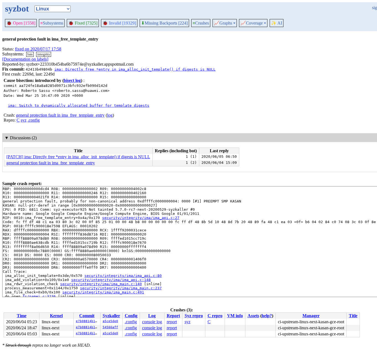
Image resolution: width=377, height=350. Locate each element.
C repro (215, 315)
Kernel (56, 315)
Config (131, 315)
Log (152, 315)
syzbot (17, 9)
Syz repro (194, 315)
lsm (30, 54)
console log (152, 321)
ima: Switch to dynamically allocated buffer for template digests (78, 105)
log (110, 115)
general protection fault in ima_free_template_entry (60, 115)
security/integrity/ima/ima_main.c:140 (101, 284)
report (172, 321)
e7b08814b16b (87, 321)
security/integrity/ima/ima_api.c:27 (140, 218)
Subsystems (51, 23)
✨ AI (276, 23)
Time (21, 315)
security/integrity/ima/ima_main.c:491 (103, 292)
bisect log (72, 80)
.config (34, 120)
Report (173, 315)
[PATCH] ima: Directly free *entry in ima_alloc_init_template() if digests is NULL (78, 156)
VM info (235, 315)
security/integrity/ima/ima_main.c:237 (121, 288)
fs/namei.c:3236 (39, 296)
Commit (86, 315)
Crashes (201, 23)
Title (353, 315)
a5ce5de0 (110, 321)
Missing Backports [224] (164, 23)
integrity (43, 54)
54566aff (110, 327)
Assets (253, 315)
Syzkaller (111, 315)
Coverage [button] (251, 23)
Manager (311, 315)
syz (23, 120)
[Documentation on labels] (25, 59)
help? (267, 315)
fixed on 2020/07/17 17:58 (38, 49)
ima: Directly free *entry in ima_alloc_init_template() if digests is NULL (135, 69)
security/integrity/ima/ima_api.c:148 (111, 280)
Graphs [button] (223, 23)
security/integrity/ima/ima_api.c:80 (123, 276)
